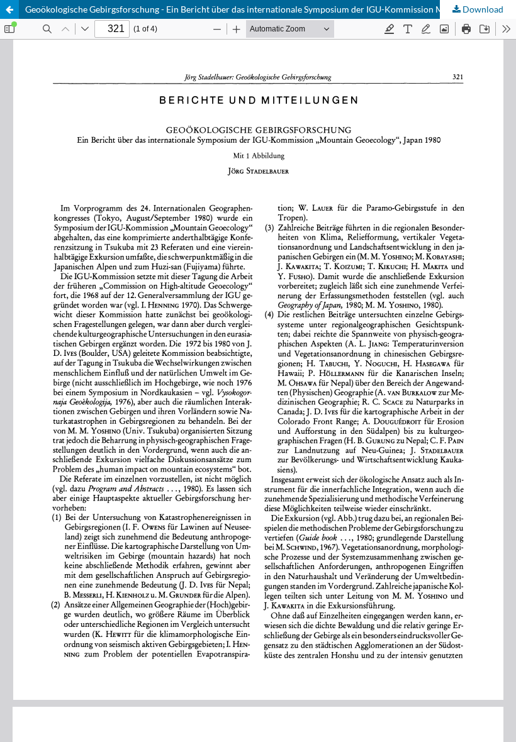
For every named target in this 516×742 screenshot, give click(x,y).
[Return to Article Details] (9, 9)
